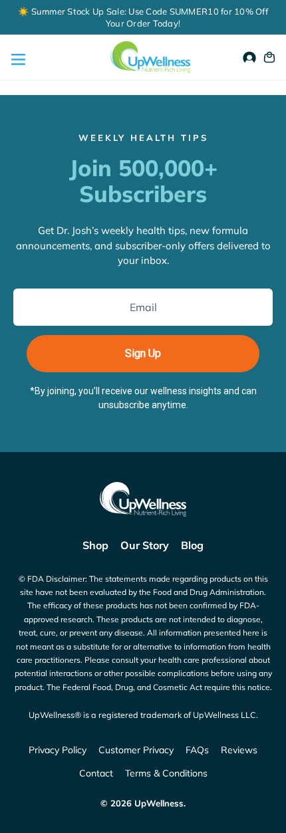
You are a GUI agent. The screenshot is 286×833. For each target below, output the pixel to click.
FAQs (197, 750)
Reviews (239, 750)
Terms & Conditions (166, 773)
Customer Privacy (136, 750)
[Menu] (16, 57)
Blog (192, 545)
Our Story (144, 545)
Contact (96, 773)
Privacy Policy (57, 750)
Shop (95, 545)
